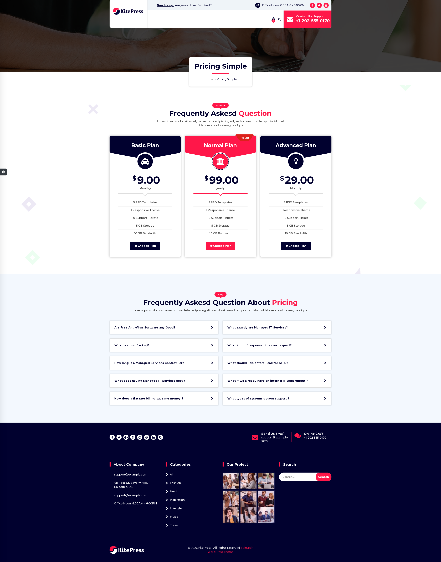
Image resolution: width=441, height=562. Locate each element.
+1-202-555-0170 (313, 20)
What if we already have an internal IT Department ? (267, 380)
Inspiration (177, 500)
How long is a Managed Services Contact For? (149, 363)
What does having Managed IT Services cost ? (149, 380)
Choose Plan (146, 245)
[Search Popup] (279, 19)
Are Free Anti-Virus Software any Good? (144, 327)
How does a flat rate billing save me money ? (148, 398)
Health (174, 491)
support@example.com (317, 439)
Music (174, 516)
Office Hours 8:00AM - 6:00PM (283, 5)
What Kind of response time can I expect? (259, 345)
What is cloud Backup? (131, 345)
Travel (174, 525)
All (171, 474)
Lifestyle (176, 508)
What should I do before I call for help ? (257, 363)
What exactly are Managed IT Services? (257, 327)
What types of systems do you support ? (258, 398)
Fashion (175, 483)
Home (208, 79)
